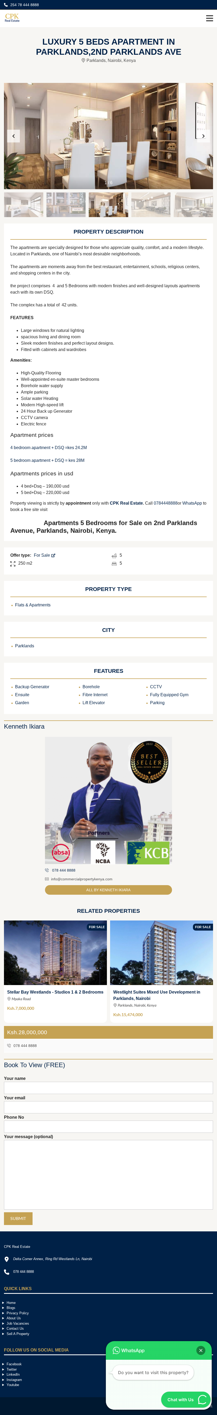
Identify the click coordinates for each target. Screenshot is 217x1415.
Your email (14, 1098)
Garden (22, 702)
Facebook (14, 1364)
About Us (14, 1318)
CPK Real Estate (126, 503)
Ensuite (22, 694)
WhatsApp (192, 503)
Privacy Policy (18, 1313)
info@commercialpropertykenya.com (81, 879)
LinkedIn (13, 1374)
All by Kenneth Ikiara (108, 890)
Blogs (11, 1308)
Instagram (14, 1380)
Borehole (91, 687)
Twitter (12, 1369)
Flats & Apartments (33, 605)
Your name (15, 1078)
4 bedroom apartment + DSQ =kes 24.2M (48, 447)
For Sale (42, 555)
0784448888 (166, 503)
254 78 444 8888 (24, 5)
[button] (203, 136)
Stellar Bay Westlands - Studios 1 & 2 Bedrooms (55, 992)
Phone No (14, 1117)
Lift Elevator (94, 702)
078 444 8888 (24, 1046)
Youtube (13, 1385)
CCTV (156, 687)
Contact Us (15, 1328)
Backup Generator (32, 687)
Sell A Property (18, 1334)
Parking (157, 702)
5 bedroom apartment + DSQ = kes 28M (47, 460)
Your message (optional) (28, 1136)
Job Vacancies (18, 1323)
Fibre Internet (95, 694)
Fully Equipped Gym (169, 694)
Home (11, 1303)
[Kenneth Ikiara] (108, 800)
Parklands (24, 646)
